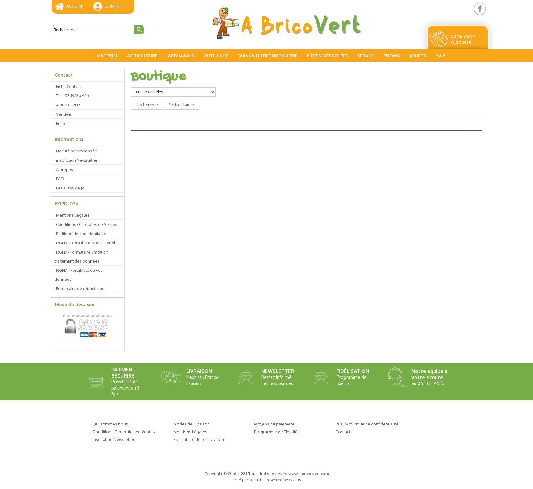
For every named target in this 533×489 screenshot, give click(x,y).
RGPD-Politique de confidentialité (367, 423)
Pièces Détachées (327, 55)
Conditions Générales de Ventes (86, 224)
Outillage (215, 55)
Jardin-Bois (180, 55)
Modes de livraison (191, 423)
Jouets (418, 55)
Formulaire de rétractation (80, 288)
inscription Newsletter (76, 160)
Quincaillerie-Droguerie (267, 55)
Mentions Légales (72, 215)
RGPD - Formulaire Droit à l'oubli (86, 242)
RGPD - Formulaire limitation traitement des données (81, 256)
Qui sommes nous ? (112, 423)
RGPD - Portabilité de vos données (79, 274)
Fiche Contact (68, 86)
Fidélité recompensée (76, 150)
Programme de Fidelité (276, 431)
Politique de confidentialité (81, 233)
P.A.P (440, 55)
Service (366, 55)
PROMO (392, 55)
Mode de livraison (74, 304)
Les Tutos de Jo (70, 187)
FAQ (60, 178)
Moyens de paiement (274, 423)
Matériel (107, 55)
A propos (64, 169)
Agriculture (142, 55)
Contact (64, 74)
